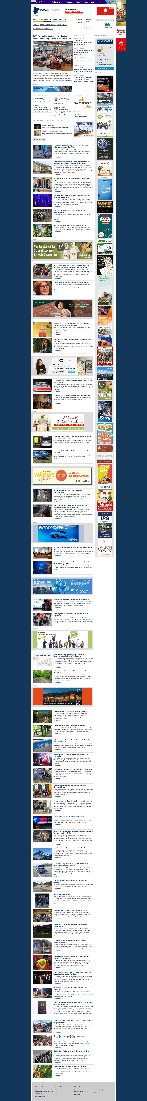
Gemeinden (59, 24)
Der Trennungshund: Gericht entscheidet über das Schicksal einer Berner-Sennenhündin (70, 506)
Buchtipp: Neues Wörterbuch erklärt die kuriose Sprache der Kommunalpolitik (73, 1003)
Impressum (88, 26)
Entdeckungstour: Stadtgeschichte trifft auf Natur (70, 711)
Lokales (35, 24)
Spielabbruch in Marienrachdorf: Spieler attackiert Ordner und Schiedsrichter (73, 741)
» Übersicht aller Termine (39, 139)
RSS (56, 1090)
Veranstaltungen (45, 24)
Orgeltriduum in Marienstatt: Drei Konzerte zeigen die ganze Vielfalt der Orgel (72, 196)
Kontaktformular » (98, 1093)
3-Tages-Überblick (104, 60)
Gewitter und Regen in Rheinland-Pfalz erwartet (70, 225)
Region (35, 20)
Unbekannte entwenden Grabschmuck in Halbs (69, 726)
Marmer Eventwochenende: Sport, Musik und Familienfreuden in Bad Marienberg (69, 1037)
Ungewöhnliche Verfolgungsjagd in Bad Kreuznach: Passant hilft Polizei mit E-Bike (71, 147)
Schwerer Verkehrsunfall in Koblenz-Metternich (69, 817)
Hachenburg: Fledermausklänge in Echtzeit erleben (55, 127)
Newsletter (78, 26)
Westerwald (38, 28)
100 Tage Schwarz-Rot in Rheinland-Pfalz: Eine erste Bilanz (71, 179)
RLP (65, 20)
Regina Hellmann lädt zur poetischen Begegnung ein (71, 282)
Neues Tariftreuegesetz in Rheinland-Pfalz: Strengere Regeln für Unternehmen (71, 957)
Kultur (60, 20)
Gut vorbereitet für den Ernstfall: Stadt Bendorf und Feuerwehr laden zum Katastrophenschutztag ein (71, 266)
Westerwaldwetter (103, 63)
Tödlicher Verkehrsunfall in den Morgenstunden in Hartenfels (83, 52)
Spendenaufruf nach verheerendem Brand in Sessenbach (73, 848)
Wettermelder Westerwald (105, 64)
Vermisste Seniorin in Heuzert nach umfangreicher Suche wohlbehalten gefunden (83, 69)
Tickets (98, 24)
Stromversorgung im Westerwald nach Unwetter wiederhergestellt (70, 941)
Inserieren (88, 19)
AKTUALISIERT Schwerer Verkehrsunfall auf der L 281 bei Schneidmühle (83, 42)
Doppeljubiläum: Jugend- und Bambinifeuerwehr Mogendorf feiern (70, 786)
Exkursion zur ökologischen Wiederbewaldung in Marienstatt (70, 672)
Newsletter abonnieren (81, 116)
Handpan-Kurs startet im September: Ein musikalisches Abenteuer (72, 340)
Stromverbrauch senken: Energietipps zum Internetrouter (73, 801)
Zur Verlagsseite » (40, 1096)
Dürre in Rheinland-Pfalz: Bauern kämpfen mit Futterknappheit (69, 211)
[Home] (33, 15)
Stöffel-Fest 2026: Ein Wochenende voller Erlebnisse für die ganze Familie (72, 1022)
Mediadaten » (77, 1094)
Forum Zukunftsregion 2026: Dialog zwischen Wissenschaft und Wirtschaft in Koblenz (69, 655)
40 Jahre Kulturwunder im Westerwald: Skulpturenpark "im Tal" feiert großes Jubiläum (73, 832)
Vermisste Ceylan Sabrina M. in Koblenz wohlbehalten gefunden (72, 452)
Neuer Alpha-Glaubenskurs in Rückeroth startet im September (71, 615)
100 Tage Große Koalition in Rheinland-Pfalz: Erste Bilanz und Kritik (73, 548)
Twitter (56, 1093)
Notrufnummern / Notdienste (82, 115)
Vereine (54, 20)
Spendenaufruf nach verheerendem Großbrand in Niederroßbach (70, 925)
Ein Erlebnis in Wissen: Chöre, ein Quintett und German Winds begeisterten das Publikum (72, 973)
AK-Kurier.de (79, 22)
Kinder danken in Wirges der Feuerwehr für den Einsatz (72, 395)
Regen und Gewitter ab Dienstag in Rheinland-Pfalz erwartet (71, 881)
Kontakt (88, 28)
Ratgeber (53, 24)
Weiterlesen (69, 80)
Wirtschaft (47, 20)
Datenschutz (89, 24)
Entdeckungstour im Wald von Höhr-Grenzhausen (70, 1066)
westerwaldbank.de (104, 68)
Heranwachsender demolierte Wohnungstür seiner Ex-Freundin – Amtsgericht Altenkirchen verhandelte (72, 162)
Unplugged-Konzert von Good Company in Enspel (70, 910)
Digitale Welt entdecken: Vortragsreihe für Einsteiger (71, 599)
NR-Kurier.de (79, 24)
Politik (40, 20)
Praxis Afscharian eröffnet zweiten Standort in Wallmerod (73, 769)
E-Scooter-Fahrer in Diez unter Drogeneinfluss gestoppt (72, 437)
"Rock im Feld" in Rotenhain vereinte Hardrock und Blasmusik (62, 102)
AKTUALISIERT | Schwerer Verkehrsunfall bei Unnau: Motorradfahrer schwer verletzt (83, 79)
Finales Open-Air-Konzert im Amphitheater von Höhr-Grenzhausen (71, 1052)
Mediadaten (88, 21)
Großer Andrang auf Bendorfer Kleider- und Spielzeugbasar (68, 491)
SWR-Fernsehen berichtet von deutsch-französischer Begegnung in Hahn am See (52, 37)
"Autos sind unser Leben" (62, 894)
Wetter (65, 24)
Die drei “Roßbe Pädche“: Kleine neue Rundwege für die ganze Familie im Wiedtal (42, 109)
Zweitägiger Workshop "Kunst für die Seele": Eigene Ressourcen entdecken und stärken (71, 324)
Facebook (80, 19)
